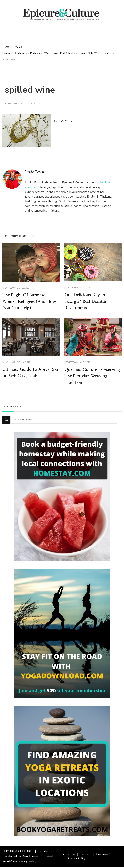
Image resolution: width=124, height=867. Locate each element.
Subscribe (68, 854)
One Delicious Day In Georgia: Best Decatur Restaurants (85, 301)
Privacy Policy (27, 861)
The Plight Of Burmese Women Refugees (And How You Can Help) (29, 301)
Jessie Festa (15, 103)
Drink (19, 47)
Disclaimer (103, 854)
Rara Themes (30, 856)
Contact (85, 854)
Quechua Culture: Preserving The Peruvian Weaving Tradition (92, 376)
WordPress (9, 861)
